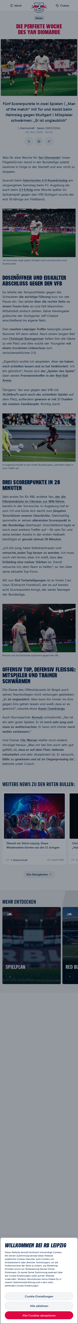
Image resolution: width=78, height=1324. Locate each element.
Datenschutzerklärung (24, 1282)
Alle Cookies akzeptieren (39, 1315)
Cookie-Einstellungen (39, 1296)
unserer (9, 1282)
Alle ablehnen (39, 1306)
